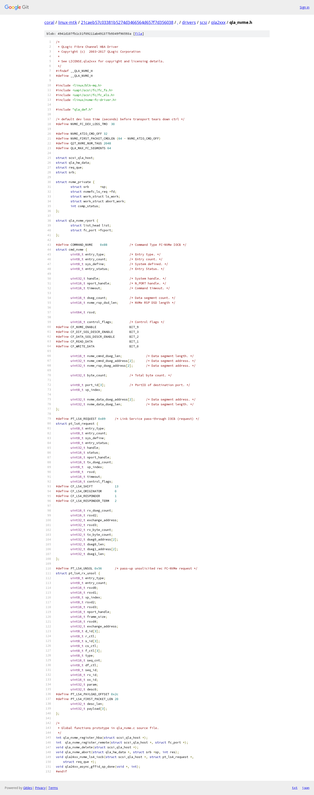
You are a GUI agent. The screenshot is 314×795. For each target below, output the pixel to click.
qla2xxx (218, 22)
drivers (189, 22)
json (305, 788)
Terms (53, 788)
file (138, 34)
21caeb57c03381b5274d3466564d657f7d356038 (127, 22)
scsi (203, 22)
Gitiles (27, 788)
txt (294, 788)
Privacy (40, 788)
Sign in (304, 7)
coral (49, 22)
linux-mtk (67, 22)
